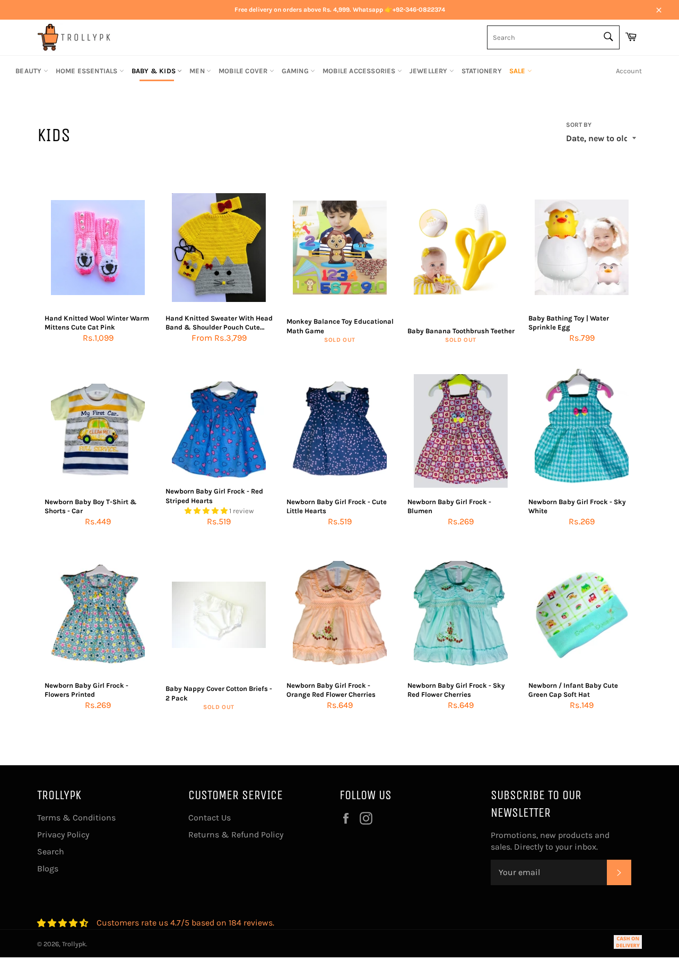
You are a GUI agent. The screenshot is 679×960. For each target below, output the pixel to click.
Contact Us (209, 817)
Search (50, 851)
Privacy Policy (63, 834)
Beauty (29, 71)
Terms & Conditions (76, 817)
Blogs (47, 868)
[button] (207, 511)
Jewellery (429, 71)
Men (197, 71)
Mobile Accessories (360, 71)
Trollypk (74, 944)
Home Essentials (87, 71)
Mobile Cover (244, 71)
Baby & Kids (154, 71)
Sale (518, 71)
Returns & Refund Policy (235, 834)
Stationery (482, 71)
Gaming (296, 71)
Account (629, 71)
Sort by (578, 124)
